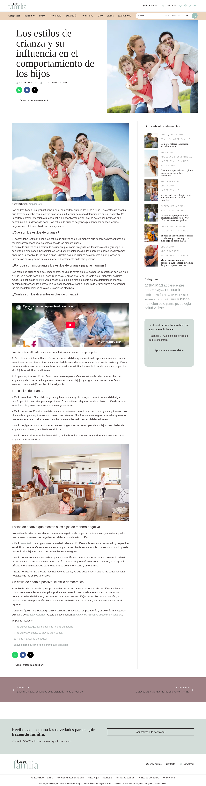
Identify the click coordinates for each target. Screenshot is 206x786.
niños (164, 135)
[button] (19, 90)
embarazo (151, 295)
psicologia (168, 165)
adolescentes (170, 157)
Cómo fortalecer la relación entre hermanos (174, 145)
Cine (162, 290)
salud (148, 308)
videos (159, 308)
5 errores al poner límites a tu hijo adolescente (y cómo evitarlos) (176, 197)
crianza (40, 280)
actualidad (153, 285)
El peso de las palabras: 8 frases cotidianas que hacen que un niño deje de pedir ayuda (177, 238)
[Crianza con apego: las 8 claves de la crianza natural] (70, 520)
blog (158, 290)
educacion (177, 135)
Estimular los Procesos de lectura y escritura (97, 614)
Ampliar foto (35, 204)
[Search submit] (195, 16)
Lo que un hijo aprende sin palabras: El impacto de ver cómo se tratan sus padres (174, 218)
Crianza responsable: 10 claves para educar (38, 632)
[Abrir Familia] (34, 15)
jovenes (149, 299)
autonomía (21, 405)
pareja (165, 206)
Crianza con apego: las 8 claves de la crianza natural (43, 626)
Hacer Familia (181, 139)
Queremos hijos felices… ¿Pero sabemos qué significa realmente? (177, 173)
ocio (162, 303)
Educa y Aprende (36, 614)
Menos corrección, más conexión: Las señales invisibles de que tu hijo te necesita (177, 263)
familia (165, 139)
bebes (149, 290)
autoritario (26, 543)
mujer (175, 299)
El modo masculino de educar (30, 638)
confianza (17, 600)
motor (167, 299)
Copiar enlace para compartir (34, 100)
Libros (159, 299)
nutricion (151, 304)
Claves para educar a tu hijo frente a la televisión (41, 644)
